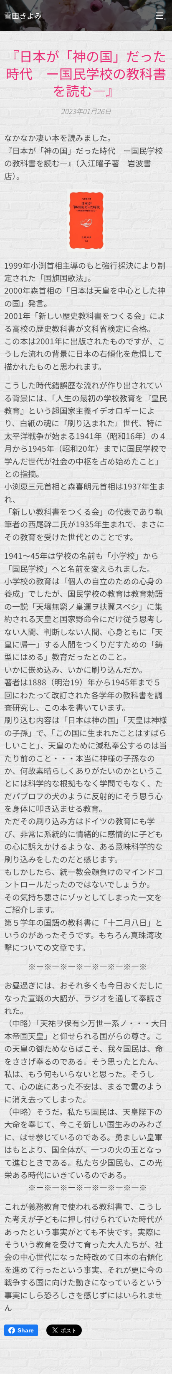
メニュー (159, 15)
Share (26, 1330)
